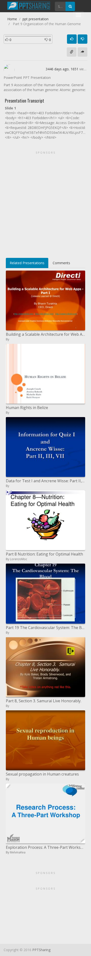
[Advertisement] (45, 203)
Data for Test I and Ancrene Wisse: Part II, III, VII (45, 480)
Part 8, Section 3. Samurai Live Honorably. (43, 701)
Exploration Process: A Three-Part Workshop (45, 847)
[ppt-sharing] (28, 5)
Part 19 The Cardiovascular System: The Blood (45, 627)
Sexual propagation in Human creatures (42, 774)
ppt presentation (36, 19)
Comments (61, 263)
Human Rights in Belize (27, 407)
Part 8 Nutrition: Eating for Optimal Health (44, 554)
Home (12, 19)
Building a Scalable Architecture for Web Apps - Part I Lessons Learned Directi (45, 334)
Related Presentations (27, 263)
